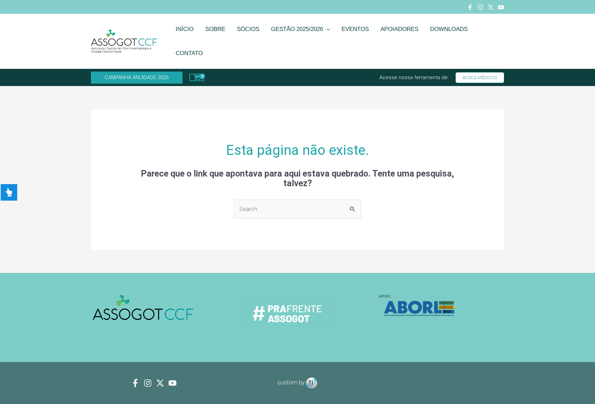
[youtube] (172, 383)
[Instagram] (480, 7)
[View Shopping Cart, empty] (196, 77)
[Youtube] (501, 7)
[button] (136, 78)
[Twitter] (491, 7)
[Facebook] (470, 7)
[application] (326, 29)
